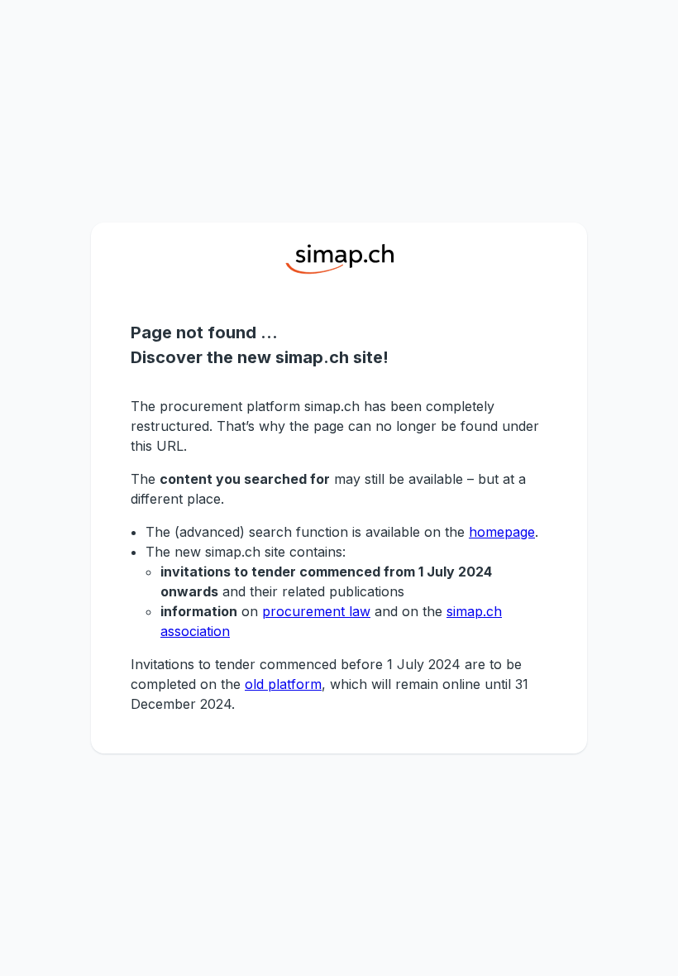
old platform (283, 684)
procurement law (316, 611)
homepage (502, 532)
